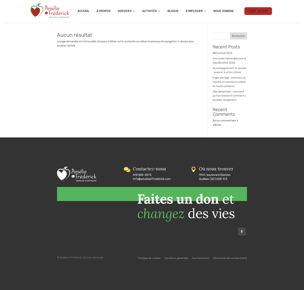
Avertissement (200, 258)
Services (125, 11)
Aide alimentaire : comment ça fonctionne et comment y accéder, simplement (229, 96)
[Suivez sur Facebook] (242, 231)
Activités (149, 11)
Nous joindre (223, 11)
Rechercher (238, 36)
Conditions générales (176, 258)
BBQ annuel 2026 (222, 53)
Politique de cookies (149, 258)
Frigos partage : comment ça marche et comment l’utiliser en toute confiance (229, 82)
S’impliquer (194, 11)
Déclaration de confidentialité (230, 258)
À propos (103, 11)
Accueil (83, 11)
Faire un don (258, 11)
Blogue (173, 11)
